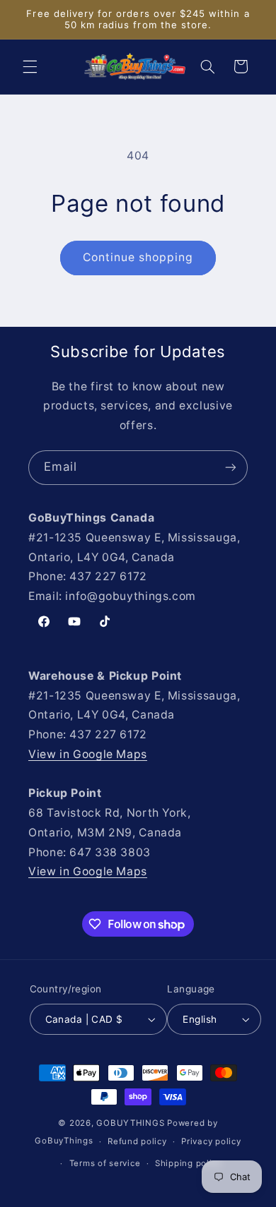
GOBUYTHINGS (130, 1123)
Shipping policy (188, 1163)
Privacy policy (211, 1141)
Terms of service (105, 1163)
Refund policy (137, 1141)
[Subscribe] (230, 467)
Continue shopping (138, 257)
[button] (29, 66)
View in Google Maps (87, 754)
